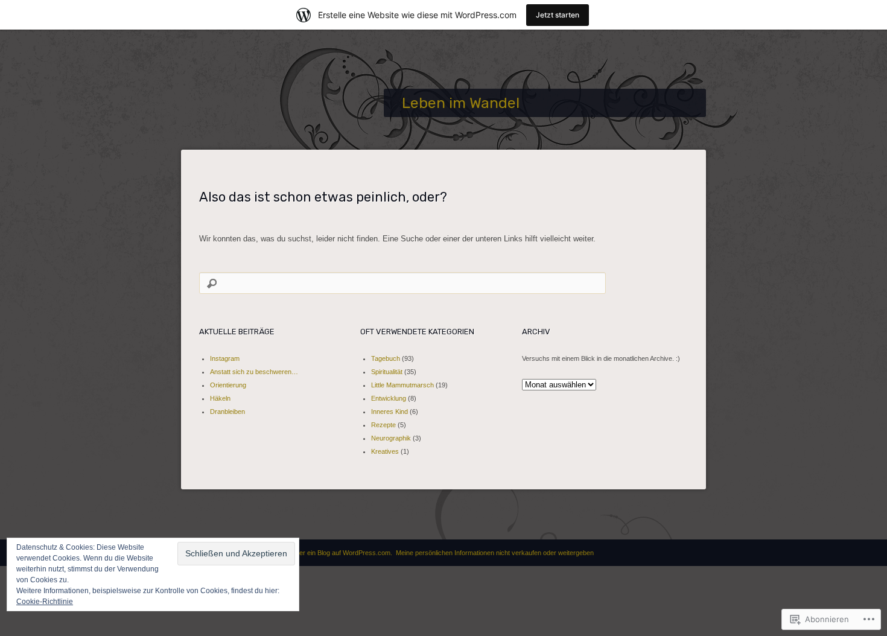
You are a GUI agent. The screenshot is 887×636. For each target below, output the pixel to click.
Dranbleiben (227, 411)
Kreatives (385, 451)
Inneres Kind (389, 411)
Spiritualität (386, 371)
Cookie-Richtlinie (44, 601)
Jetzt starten (557, 14)
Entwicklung (388, 398)
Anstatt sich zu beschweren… (254, 371)
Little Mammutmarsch (402, 385)
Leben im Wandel (461, 103)
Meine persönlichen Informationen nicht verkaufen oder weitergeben (495, 552)
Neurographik (391, 438)
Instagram (225, 358)
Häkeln (220, 398)
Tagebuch (385, 358)
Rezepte (383, 424)
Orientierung (228, 385)
